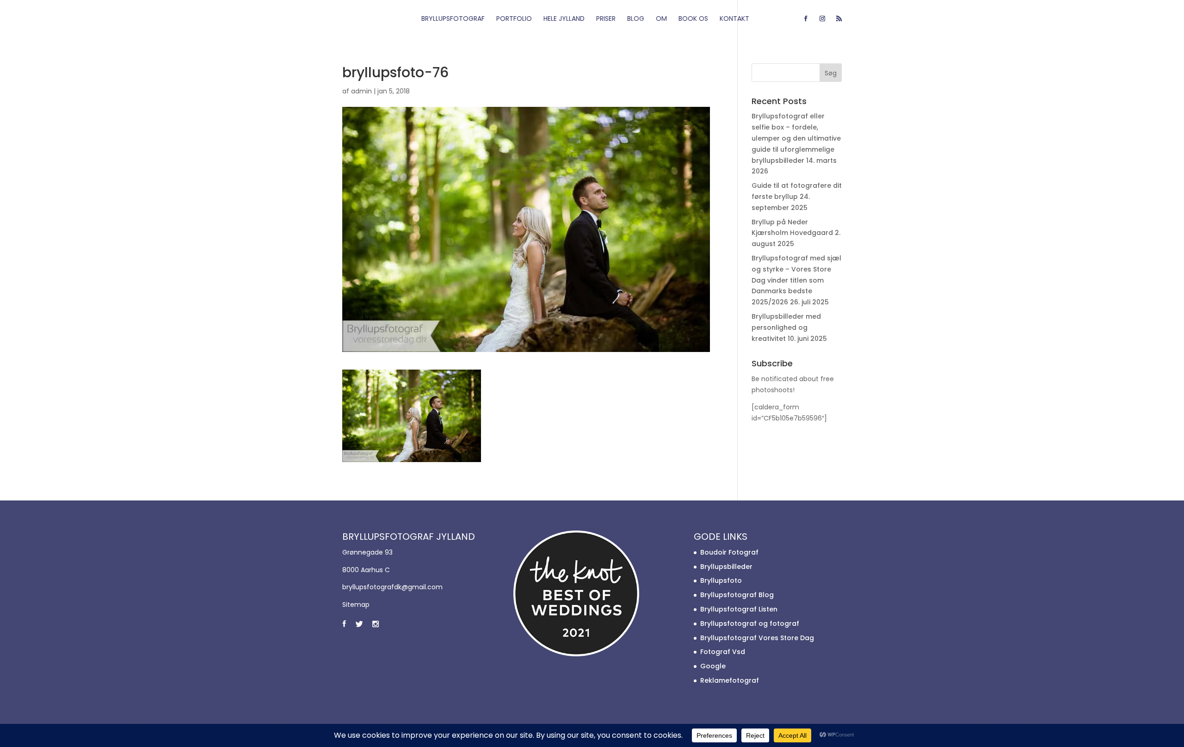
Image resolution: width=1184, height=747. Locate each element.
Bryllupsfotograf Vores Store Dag (757, 637)
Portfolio (514, 19)
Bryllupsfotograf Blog (737, 594)
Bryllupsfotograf (453, 19)
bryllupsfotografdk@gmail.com (392, 587)
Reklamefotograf (729, 680)
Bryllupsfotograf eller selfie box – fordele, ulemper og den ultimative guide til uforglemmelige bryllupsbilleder (796, 138)
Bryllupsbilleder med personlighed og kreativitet (786, 327)
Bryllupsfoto (721, 580)
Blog (635, 19)
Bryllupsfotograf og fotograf (749, 623)
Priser (606, 19)
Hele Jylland (564, 19)
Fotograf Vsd (722, 651)
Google (713, 666)
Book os (693, 19)
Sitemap (356, 604)
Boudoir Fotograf (729, 552)
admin (361, 91)
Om (661, 19)
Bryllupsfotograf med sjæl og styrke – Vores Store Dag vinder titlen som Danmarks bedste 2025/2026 (796, 280)
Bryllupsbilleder (726, 566)
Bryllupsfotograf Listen (738, 609)
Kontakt (734, 19)
